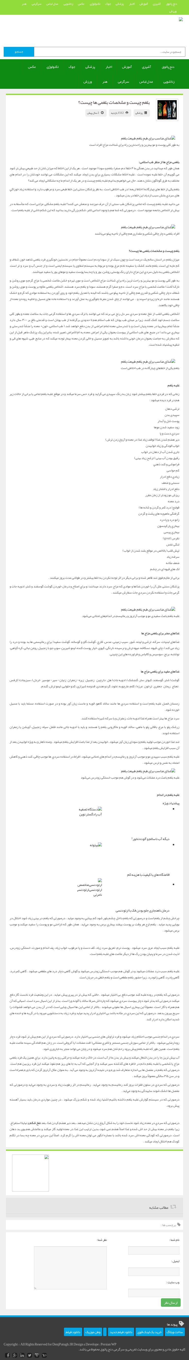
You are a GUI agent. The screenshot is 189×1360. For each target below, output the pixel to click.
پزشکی (120, 4)
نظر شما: (102, 1240)
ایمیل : (175, 1261)
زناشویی (68, 4)
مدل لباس (52, 4)
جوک (108, 4)
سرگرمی (36, 4)
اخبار (132, 4)
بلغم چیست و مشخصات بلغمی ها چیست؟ (114, 102)
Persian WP (108, 1344)
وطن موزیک (92, 1331)
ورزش (173, 11)
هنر (24, 4)
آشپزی (157, 4)
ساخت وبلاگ (175, 1331)
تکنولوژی (95, 4)
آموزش (144, 4)
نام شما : (174, 1240)
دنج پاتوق (171, 4)
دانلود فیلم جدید (121, 1331)
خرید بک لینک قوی (149, 1331)
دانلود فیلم (73, 1331)
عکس (81, 4)
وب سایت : (172, 1282)
